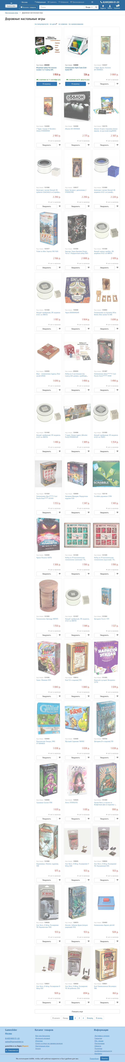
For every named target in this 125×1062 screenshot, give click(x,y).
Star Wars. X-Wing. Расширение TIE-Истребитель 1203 (76, 987)
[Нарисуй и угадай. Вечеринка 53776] (106, 658)
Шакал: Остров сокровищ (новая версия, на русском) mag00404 (105, 130)
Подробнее (94, 1058)
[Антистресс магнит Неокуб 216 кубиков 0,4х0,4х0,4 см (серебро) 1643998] (48, 168)
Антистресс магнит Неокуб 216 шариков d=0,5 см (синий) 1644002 (104, 192)
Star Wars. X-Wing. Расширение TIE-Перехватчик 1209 (47, 926)
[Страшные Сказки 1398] (48, 780)
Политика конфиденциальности (103, 1049)
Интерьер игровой (42, 1038)
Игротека (39, 1041)
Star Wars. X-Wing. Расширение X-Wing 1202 (48, 987)
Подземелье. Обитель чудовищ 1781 (47, 865)
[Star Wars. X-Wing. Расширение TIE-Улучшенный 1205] (106, 841)
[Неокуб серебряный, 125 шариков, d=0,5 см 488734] (48, 413)
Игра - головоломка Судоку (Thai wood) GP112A (48, 375)
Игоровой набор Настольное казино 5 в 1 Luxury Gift (46, 69)
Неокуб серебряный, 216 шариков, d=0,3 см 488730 (77, 620)
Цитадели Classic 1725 (101, 619)
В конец (99, 1018)
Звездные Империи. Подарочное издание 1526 (76, 497)
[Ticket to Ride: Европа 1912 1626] (48, 229)
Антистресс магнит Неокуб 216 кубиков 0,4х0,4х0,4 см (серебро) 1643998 (48, 192)
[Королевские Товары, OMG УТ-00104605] (48, 719)
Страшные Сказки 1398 (44, 803)
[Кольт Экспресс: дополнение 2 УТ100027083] (77, 168)
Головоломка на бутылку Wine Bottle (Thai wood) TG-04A (105, 314)
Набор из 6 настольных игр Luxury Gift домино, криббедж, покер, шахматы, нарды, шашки (76, 376)
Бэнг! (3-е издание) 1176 (73, 680)
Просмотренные (78, 2)
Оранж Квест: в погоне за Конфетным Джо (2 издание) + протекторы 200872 (104, 805)
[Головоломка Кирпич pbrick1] (106, 903)
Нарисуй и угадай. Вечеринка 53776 (104, 681)
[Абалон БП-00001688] (77, 106)
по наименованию (76, 24)
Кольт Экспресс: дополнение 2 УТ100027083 (75, 191)
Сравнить (53, 2)
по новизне (62, 24)
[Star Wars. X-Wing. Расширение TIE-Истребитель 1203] (77, 964)
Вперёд (90, 1018)
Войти (110, 8)
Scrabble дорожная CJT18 (103, 496)
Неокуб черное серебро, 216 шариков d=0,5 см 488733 (104, 252)
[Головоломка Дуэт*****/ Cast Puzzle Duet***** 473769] (48, 474)
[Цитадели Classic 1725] (106, 596)
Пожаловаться (13, 1050)
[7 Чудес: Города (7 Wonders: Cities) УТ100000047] (48, 106)
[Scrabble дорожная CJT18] (106, 474)
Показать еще (77, 1011)
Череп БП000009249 (72, 313)
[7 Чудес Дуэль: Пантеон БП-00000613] (106, 45)
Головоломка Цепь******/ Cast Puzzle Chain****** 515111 (105, 375)
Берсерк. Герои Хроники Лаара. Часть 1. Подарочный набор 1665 (76, 252)
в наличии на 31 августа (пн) (78, 80)
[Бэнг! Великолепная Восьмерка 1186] (106, 964)
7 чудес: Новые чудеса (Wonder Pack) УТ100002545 (76, 436)
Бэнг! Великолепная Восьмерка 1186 (105, 987)
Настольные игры (42, 1046)
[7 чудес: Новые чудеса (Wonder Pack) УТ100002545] (77, 413)
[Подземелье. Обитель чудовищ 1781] (48, 841)
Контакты (98, 1053)
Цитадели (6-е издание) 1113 (103, 741)
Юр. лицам (99, 1041)
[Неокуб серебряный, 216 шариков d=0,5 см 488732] (48, 290)
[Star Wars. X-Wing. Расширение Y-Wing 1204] (77, 841)
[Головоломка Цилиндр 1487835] (48, 596)
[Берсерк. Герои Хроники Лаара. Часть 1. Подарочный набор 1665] (77, 229)
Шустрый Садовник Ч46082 (74, 741)
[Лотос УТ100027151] (77, 780)
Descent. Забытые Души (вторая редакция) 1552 (76, 926)
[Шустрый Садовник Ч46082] (77, 719)
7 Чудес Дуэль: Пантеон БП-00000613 (102, 69)
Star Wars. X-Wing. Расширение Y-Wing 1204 (77, 865)
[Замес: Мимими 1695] (48, 658)
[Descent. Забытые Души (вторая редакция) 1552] (77, 903)
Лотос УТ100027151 (71, 803)
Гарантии (98, 1038)
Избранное (64, 2)
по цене (53, 24)
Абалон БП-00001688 (72, 129)
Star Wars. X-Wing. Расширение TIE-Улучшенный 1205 (105, 865)
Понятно (105, 1058)
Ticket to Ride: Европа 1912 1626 (47, 251)
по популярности (41, 24)
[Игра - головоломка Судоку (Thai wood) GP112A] (48, 351)
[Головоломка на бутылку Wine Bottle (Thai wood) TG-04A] (106, 290)
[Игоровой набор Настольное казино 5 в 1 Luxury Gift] (48, 45)
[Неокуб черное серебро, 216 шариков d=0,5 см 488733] (106, 229)
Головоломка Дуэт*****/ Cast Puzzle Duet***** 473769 (46, 497)
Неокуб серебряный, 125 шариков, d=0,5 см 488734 (48, 436)
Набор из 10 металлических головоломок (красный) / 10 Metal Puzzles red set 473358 (104, 560)
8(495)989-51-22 (111, 2)
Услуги (38, 1048)
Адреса (103, 8)
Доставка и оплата (102, 1035)
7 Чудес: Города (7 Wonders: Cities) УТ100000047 (46, 130)
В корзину (47, 84)
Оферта (98, 1046)
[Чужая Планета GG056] (48, 535)
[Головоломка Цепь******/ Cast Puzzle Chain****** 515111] (106, 351)
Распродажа (99, 1043)
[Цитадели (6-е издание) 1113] (106, 719)
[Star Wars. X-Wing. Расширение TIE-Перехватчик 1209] (48, 903)
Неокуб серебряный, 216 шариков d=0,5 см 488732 (48, 314)
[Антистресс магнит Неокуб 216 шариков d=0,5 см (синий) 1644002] (106, 168)
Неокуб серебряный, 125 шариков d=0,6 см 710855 (106, 436)
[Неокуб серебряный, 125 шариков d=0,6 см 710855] (106, 413)
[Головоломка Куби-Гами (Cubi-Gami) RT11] (77, 45)
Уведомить (104, 84)
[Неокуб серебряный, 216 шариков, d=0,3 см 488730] (77, 596)
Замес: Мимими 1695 (43, 680)
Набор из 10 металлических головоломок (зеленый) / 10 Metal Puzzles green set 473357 (76, 560)
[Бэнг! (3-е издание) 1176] (77, 658)
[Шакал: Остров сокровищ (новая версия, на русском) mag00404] (106, 106)
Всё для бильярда (42, 1035)
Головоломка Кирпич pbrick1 (104, 925)
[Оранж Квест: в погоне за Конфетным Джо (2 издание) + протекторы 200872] (106, 780)
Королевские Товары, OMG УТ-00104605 (45, 742)
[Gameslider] (11, 5)
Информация (41, 2)
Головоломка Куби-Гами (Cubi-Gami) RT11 (76, 69)
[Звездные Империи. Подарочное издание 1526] (77, 474)
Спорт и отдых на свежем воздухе (49, 1043)
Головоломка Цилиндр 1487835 (47, 619)
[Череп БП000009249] (77, 290)
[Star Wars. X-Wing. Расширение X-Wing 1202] (48, 964)
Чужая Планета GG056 (44, 558)
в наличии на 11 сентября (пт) (49, 80)
